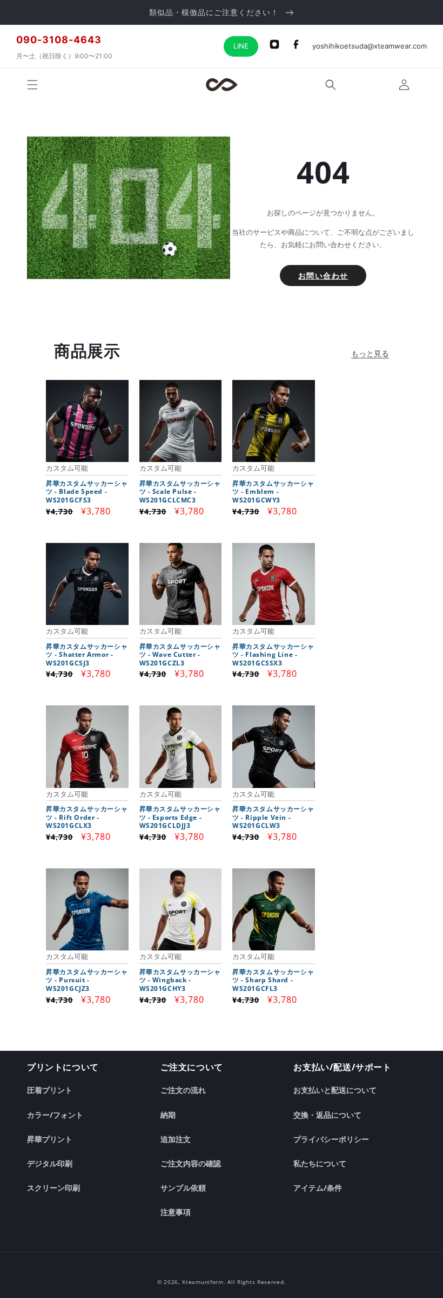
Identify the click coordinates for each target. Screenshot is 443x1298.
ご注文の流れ (183, 1090)
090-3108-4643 (59, 39)
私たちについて (319, 1163)
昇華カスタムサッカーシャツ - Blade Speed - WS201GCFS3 (86, 492)
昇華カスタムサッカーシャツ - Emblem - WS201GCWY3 (273, 492)
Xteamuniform (202, 1282)
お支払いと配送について (335, 1090)
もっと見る (370, 353)
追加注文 (175, 1139)
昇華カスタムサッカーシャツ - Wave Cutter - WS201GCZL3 (180, 655)
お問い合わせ (323, 275)
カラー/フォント (55, 1115)
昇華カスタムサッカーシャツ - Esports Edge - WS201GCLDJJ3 (180, 817)
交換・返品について (327, 1115)
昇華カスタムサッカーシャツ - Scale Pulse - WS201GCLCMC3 (180, 492)
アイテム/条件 (317, 1188)
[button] (32, 85)
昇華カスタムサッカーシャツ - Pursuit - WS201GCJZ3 (86, 980)
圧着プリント (49, 1090)
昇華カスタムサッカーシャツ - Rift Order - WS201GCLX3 (86, 817)
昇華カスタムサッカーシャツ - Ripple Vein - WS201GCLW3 (273, 817)
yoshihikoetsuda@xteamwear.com (369, 46)
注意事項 (175, 1212)
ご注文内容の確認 (190, 1163)
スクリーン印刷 (53, 1188)
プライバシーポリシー (331, 1139)
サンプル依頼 (183, 1188)
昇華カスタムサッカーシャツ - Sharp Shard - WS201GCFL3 (273, 980)
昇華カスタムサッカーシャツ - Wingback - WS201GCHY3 (180, 980)
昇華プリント (49, 1139)
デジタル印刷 (49, 1163)
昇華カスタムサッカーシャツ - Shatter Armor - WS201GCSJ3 (86, 655)
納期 (168, 1115)
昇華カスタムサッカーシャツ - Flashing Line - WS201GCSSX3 (273, 655)
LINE (241, 46)
